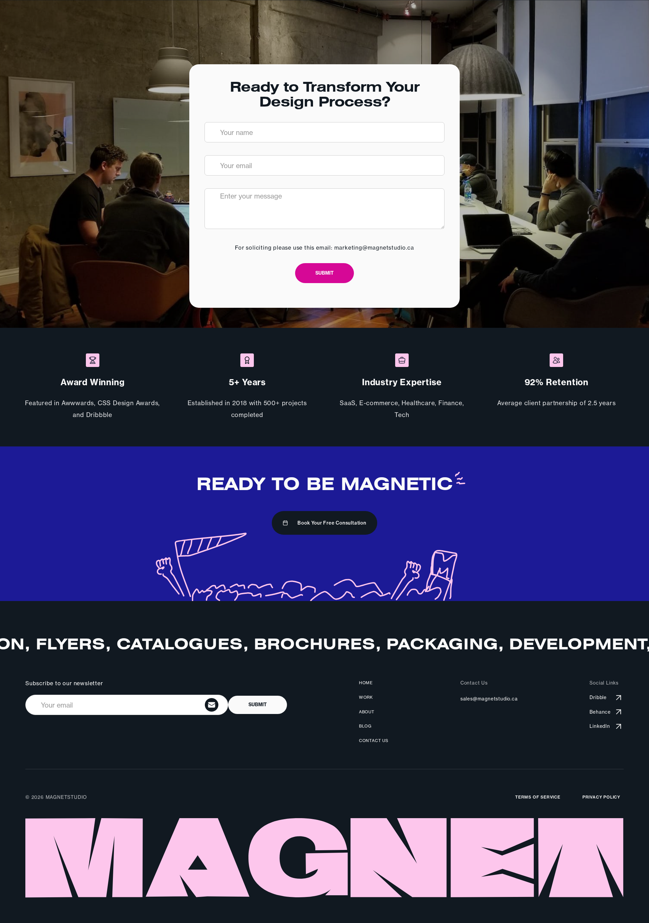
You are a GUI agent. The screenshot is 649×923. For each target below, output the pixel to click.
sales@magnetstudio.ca (489, 699)
